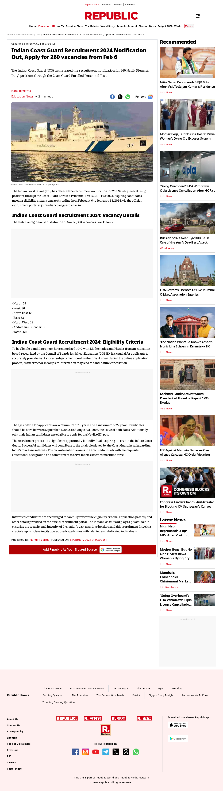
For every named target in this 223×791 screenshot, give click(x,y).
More (188, 26)
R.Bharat (106, 4)
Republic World (92, 4)
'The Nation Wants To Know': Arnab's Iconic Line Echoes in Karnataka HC (186, 344)
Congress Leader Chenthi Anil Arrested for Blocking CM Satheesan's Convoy (187, 504)
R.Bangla (118, 4)
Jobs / (39, 34)
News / (11, 34)
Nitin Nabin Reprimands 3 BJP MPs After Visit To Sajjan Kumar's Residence (187, 84)
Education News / (25, 34)
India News (166, 92)
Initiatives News (169, 587)
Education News (22, 96)
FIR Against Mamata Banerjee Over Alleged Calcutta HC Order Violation (185, 452)
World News (167, 248)
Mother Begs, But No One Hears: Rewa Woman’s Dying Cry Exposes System (187, 136)
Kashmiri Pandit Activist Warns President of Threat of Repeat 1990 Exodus (184, 398)
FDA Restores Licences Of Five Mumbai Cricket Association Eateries (187, 292)
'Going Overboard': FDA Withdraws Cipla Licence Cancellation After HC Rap (187, 188)
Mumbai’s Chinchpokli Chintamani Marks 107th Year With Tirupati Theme (174, 581)
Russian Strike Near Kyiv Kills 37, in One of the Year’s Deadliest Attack (184, 240)
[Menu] (197, 15)
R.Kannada (130, 4)
